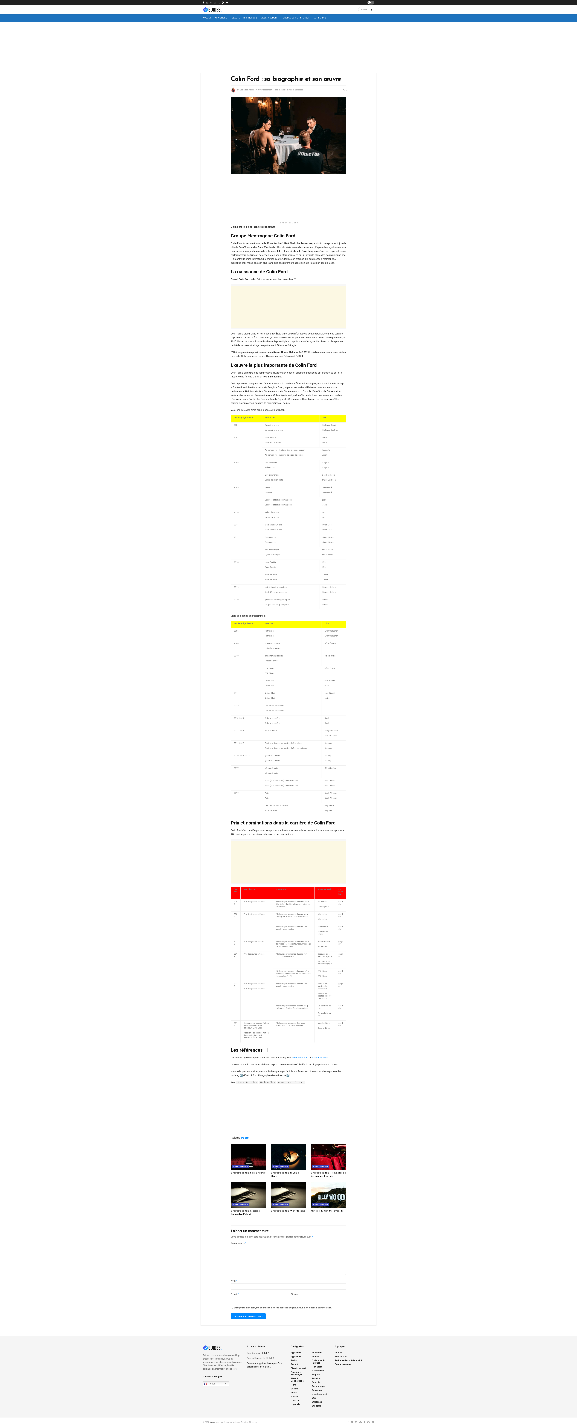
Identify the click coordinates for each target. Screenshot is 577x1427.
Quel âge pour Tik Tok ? (258, 1353)
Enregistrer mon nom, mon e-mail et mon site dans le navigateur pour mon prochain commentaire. (283, 1307)
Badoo (294, 1360)
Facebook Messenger (296, 1373)
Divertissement (269, 18)
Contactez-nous (343, 1364)
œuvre (281, 1082)
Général (295, 1388)
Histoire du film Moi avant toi (327, 1211)
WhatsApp (317, 1402)
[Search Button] (370, 9)
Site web (295, 1294)
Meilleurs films (267, 1082)
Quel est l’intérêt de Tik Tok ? (260, 1358)
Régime (316, 1374)
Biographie (243, 1082)
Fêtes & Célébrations (297, 1379)
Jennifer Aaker (247, 90)
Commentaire (239, 1243)
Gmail (294, 1392)
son (289, 1082)
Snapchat (316, 1382)
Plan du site (341, 1356)
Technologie (250, 18)
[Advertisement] (288, 47)
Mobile (315, 1356)
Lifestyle (295, 1400)
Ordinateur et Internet (296, 18)
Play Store (317, 1367)
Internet (295, 1396)
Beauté (236, 18)
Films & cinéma (319, 1057)
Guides (338, 1352)
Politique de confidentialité (348, 1360)
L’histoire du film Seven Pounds (248, 1173)
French (211, 1383)
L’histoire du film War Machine (288, 1211)
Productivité (318, 1370)
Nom (234, 1280)
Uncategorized (319, 1394)
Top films (299, 1082)
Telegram (317, 1390)
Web (314, 1398)
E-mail (235, 1294)
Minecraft (317, 1352)
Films (275, 90)
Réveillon (316, 1378)
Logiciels (295, 1404)
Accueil (207, 18)
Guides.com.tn (215, 1422)
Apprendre (221, 18)
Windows (316, 1406)
